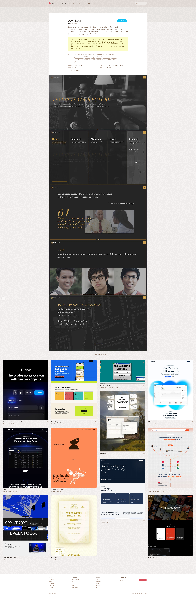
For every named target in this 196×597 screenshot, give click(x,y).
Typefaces (51, 585)
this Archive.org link (87, 46)
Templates (51, 583)
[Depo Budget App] (73, 390)
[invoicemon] (122, 421)
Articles (51, 587)
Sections (51, 581)
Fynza (149, 489)
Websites (51, 579)
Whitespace (78, 61)
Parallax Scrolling (79, 59)
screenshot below (107, 41)
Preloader (87, 59)
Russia (93, 59)
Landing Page (62, 423)
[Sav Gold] (73, 525)
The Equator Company (57, 489)
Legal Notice (135, 593)
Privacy (141, 593)
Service (80, 65)
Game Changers (152, 557)
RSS (96, 587)
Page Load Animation (106, 57)
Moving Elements (79, 57)
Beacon (102, 521)
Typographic (122, 65)
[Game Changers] (170, 525)
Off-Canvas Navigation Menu (92, 57)
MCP (73, 585)
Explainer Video (100, 54)
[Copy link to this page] (84, 21)
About (145, 593)
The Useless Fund (105, 385)
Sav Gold (54, 557)
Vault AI (5, 489)
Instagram (98, 581)
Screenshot (121, 20)
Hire (73, 581)
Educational (92, 54)
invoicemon (103, 453)
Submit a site (75, 579)
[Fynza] (170, 458)
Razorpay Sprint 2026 (9, 557)
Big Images (77, 54)
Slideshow (98, 59)
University (114, 59)
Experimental (103, 387)
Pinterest (97, 585)
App (52, 423)
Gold (110, 67)
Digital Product (7, 559)
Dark (107, 67)
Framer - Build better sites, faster (13, 422)
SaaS (16, 491)
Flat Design (108, 65)
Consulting (84, 54)
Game (154, 559)
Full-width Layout (110, 54)
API (73, 583)
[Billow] (170, 390)
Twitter (97, 579)
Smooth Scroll (106, 59)
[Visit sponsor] (47, 422)
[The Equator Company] (73, 458)
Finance (76, 65)
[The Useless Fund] (122, 372)
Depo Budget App (56, 422)
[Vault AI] (25, 458)
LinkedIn (97, 583)
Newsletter (75, 587)
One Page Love (55, 3)
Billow (150, 422)
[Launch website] (95, 422)
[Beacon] (122, 489)
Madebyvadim (73, 23)
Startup (162, 491)
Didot (75, 67)
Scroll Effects (115, 65)
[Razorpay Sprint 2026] (25, 525)
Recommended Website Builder (10, 423)
